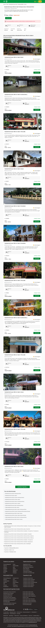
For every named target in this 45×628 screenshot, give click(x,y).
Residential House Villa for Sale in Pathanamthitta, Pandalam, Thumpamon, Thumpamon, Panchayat (21, 531)
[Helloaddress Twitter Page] (25, 609)
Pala (4, 583)
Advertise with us (36, 615)
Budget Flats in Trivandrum (27, 565)
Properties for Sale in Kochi (28, 578)
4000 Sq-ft (27, 178)
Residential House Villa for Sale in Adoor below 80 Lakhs (15, 515)
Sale (7, 4)
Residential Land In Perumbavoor (9, 600)
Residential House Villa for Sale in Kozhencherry (16, 94)
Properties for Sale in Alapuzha (28, 585)
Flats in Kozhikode (26, 570)
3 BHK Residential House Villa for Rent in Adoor (13, 519)
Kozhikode (5, 571)
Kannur (4, 572)
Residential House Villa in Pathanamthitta (13, 493)
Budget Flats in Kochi (26, 564)
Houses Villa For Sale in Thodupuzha (9, 603)
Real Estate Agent (6, 601)
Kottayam (5, 567)
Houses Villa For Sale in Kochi (28, 591)
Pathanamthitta (20, 4)
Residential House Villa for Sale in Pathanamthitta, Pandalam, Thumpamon (18, 539)
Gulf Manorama (6, 613)
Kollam (14, 564)
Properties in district (11, 548)
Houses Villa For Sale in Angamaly (9, 597)
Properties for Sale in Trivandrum (29, 579)
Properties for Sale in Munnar (28, 586)
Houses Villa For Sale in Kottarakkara (29, 600)
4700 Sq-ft (27, 252)
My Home (30, 615)
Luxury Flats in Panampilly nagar (28, 572)
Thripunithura (15, 585)
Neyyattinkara (5, 586)
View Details (37, 72)
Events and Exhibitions (24, 615)
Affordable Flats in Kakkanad (28, 567)
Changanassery (6, 580)
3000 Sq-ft (27, 327)
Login (40, 1)
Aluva (14, 579)
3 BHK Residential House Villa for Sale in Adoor (13, 513)
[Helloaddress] (6, 1)
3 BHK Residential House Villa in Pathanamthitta (14, 505)
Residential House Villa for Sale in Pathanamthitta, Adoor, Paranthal (17, 529)
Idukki (14, 567)
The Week (18, 613)
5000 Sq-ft (27, 66)
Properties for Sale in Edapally (28, 583)
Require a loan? (17, 15)
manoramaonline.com (33, 624)
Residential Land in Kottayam (8, 593)
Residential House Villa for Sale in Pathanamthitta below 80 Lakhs (17, 511)
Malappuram (15, 570)
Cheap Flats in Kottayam (27, 571)
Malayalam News (13, 612)
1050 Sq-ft (27, 364)
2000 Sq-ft (27, 141)
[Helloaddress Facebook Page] (23, 609)
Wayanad (14, 571)
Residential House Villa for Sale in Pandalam (15, 206)
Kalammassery (15, 582)
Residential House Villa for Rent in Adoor (12, 503)
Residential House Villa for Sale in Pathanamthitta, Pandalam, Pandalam (18, 534)
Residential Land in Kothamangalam (9, 598)
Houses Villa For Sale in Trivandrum (9, 591)
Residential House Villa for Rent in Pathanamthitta (14, 501)
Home (4, 4)
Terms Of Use (33, 626)
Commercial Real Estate (27, 604)
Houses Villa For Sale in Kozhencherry (29, 601)
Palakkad (5, 570)
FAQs (37, 626)
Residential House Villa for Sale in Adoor (14, 169)
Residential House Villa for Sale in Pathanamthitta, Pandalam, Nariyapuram (18, 541)
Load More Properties (22, 486)
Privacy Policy (28, 626)
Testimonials (16, 615)
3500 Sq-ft (27, 215)
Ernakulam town (16, 578)
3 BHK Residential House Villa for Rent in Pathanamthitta (15, 517)
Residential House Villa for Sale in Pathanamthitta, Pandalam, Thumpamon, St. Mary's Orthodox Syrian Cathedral (22, 526)
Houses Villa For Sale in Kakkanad (29, 594)
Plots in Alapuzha (26, 568)
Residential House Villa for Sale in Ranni (14, 57)
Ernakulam (5, 568)
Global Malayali (13, 613)
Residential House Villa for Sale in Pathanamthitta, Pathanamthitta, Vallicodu (19, 536)
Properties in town (9, 549)
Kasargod (14, 572)
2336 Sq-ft (27, 104)
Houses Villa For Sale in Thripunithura (29, 596)
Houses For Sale (25, 597)
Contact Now (8, 18)
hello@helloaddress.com (32, 622)
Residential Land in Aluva (7, 596)
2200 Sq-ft (27, 401)
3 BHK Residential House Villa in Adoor (12, 507)
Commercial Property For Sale (8, 604)
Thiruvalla (5, 585)
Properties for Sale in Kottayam (28, 580)
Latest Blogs (11, 615)
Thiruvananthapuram (7, 564)
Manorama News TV (27, 612)
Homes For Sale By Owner (8, 594)
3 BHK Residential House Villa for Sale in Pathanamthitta (15, 509)
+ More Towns (15, 586)
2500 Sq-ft (27, 438)
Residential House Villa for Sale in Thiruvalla (15, 131)
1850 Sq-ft (27, 290)
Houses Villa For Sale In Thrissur (28, 593)
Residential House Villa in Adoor (11, 495)
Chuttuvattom (34, 612)
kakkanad (14, 580)
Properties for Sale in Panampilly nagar (30, 582)
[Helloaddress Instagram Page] (27, 609)
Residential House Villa (13, 4)
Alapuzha (5, 565)
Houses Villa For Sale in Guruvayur (29, 598)
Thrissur (14, 568)
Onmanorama (19, 612)
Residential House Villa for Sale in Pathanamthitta (14, 497)
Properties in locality (10, 551)
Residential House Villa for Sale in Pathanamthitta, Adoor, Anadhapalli (17, 543)
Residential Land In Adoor (27, 603)
